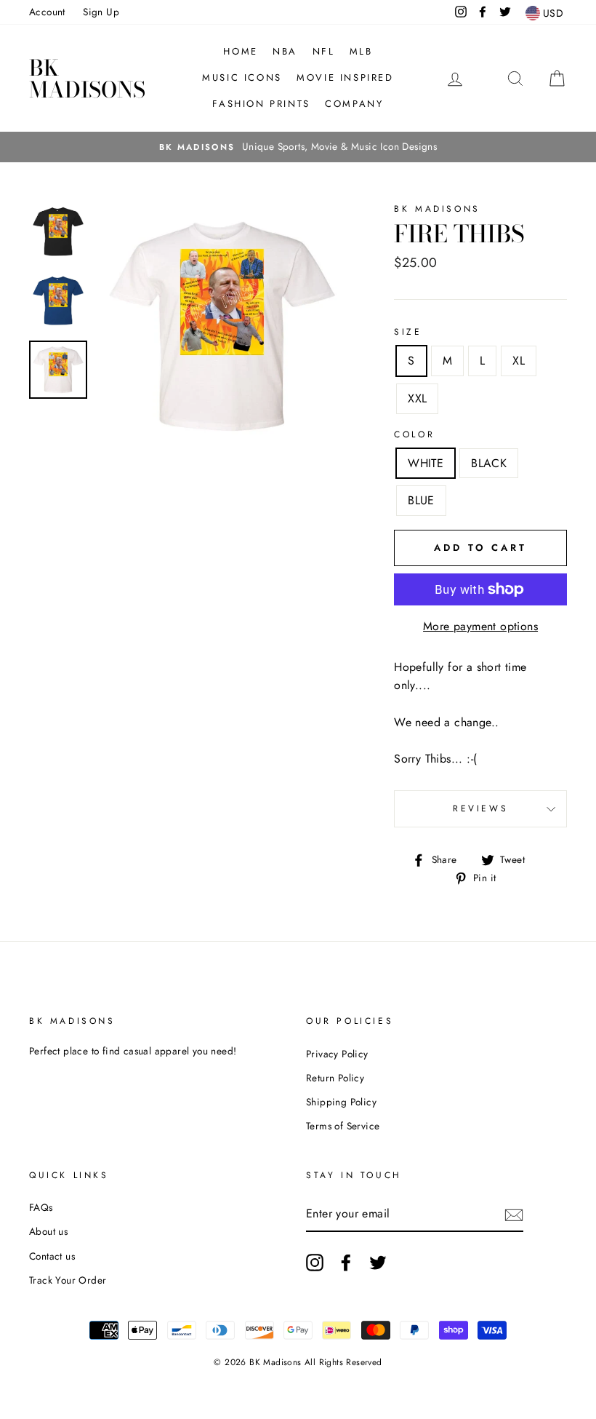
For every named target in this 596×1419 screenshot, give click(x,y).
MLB (361, 51)
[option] (298, 147)
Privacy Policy (337, 1053)
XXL (417, 398)
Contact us (52, 1256)
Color (414, 434)
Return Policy (335, 1077)
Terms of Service (342, 1125)
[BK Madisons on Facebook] (346, 1262)
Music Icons (242, 77)
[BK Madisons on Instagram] (314, 1262)
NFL (324, 51)
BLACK (489, 463)
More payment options (480, 626)
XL (518, 360)
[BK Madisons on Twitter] (378, 1262)
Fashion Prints (261, 104)
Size (408, 331)
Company (354, 104)
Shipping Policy (341, 1101)
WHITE (425, 463)
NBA (285, 51)
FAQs (41, 1207)
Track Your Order (67, 1280)
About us (48, 1231)
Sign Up (101, 11)
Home (240, 51)
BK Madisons (87, 78)
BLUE (421, 500)
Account (47, 11)
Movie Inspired (345, 77)
